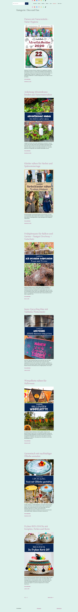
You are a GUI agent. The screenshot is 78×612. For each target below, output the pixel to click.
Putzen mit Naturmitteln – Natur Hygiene (36, 20)
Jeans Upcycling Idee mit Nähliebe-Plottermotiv (36, 310)
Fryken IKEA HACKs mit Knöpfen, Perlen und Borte (37, 527)
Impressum (39, 608)
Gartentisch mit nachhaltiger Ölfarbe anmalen (38, 454)
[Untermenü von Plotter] (40, 3)
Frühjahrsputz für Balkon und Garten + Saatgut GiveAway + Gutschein (38, 236)
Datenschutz (59, 608)
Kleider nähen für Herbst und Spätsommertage (38, 164)
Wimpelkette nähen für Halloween (35, 382)
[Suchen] (26, 3)
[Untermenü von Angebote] (56, 3)
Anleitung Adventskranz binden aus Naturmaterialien (38, 93)
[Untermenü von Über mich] (61, 3)
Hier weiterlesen (27, 79)
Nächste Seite (51, 597)
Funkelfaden (18, 608)
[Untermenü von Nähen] (48, 3)
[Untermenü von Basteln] (44, 3)
